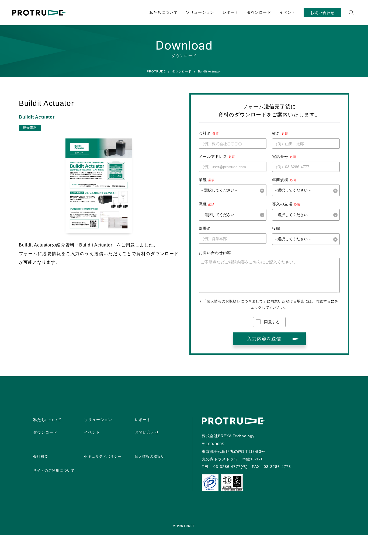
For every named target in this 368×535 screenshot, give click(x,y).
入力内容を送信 (264, 339)
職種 (203, 204)
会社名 (205, 133)
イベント (287, 12)
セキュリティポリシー (103, 456)
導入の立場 (282, 204)
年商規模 (280, 180)
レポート (231, 12)
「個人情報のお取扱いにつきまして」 (235, 301)
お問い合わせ (322, 13)
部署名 (205, 228)
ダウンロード (259, 12)
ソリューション (200, 12)
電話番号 (280, 156)
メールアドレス (213, 156)
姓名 (276, 133)
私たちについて (163, 12)
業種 (203, 180)
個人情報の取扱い (150, 456)
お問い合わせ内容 (215, 253)
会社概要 (40, 456)
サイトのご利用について (54, 470)
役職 (276, 228)
